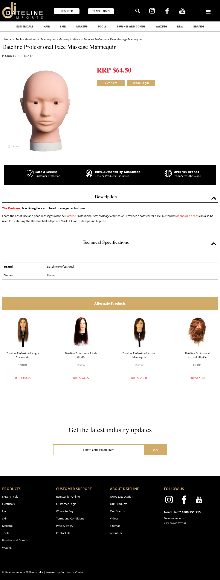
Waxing (161, 26)
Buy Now (110, 83)
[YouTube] (182, 11)
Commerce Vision (71, 572)
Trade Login (141, 83)
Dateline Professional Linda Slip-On (81, 355)
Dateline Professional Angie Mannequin (22, 355)
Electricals (24, 26)
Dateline (70, 216)
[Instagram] (152, 11)
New (180, 26)
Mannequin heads (187, 216)
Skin (63, 26)
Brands (198, 26)
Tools (102, 26)
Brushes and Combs (131, 26)
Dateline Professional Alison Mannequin (139, 355)
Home (8, 39)
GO (155, 450)
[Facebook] (167, 11)
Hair (46, 26)
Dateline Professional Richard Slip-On (197, 355)
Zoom (17, 146)
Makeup (82, 26)
